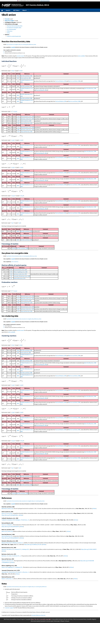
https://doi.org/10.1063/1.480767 (88, 549)
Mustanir (4, 542)
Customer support (9, 608)
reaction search (20, 56)
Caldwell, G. (4, 520)
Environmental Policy (81, 619)
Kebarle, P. (9, 524)
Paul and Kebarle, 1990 (61, 81)
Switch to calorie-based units (14, 36)
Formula (7, 19)
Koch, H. (21, 542)
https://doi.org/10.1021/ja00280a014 (10, 538)
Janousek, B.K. (5, 572)
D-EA (18, 116)
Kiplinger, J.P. (19, 520)
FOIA (74, 619)
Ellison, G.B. (4, 567)
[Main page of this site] (2, 10)
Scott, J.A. (11, 556)
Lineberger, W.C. (25, 549)
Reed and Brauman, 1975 (19, 278)
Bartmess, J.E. (26, 520)
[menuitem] (2, 10)
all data (94, 508)
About (24, 10)
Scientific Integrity (91, 619)
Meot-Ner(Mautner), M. (7, 536)
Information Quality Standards (38, 621)
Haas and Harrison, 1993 (26, 123)
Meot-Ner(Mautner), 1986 (90, 88)
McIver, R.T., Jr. (17, 556)
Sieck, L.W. (10, 508)
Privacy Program (21, 619)
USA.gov (62, 621)
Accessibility (13, 619)
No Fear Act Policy (68, 619)
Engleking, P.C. (11, 567)
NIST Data (16, 10)
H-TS (18, 127)
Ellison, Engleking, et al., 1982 (20, 272)
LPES (11, 270)
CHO (13, 70)
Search (7, 10)
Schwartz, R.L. (18, 549)
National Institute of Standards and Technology (13, 5)
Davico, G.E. (11, 549)
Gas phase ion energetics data (14, 27)
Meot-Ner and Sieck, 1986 (26, 76)
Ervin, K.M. (9, 513)
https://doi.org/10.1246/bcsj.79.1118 (32, 544)
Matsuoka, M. (9, 542)
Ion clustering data (11, 29)
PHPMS (14, 248)
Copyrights (28, 619)
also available (81, 56)
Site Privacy (6, 619)
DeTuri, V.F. (4, 513)
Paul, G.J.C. (4, 524)
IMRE (18, 95)
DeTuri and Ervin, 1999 (25, 78)
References (9, 31)
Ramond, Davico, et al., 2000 (27, 116)
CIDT (18, 78)
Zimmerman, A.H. (13, 572)
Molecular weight (9, 20)
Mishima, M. (16, 542)
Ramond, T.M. (5, 549)
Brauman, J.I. (26, 572)
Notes (8, 33)
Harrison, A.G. (10, 560)
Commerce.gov (49, 621)
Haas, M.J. (4, 560)
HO (12, 223)
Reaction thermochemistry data (14, 26)
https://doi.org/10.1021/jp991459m (10, 515)
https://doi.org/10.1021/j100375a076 (10, 526)
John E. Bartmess (14, 261)
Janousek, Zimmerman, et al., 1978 (22, 276)
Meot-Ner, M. (5, 508)
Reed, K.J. (20, 572)
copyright (13, 47)
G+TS (18, 119)
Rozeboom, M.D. (11, 520)
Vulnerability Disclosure (57, 619)
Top (7, 44)
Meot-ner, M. (4, 531)
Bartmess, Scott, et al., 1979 (27, 119)
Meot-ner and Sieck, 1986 (74, 81)
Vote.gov (67, 621)
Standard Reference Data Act (38, 615)
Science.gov (57, 621)
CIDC (18, 123)
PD (11, 276)
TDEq (18, 76)
